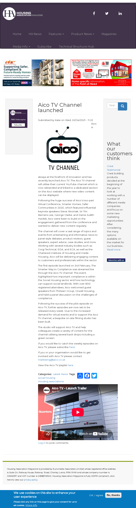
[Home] (25, 14)
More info (31, 505)
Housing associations (51, 381)
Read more (113, 249)
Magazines (108, 34)
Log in (42, 442)
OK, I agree (96, 495)
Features (55, 34)
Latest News (60, 374)
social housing (46, 377)
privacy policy (31, 480)
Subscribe (44, 46)
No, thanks (113, 495)
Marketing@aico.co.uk (51, 359)
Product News (81, 34)
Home (17, 34)
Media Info (20, 46)
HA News (35, 34)
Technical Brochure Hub (76, 46)
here (72, 347)
